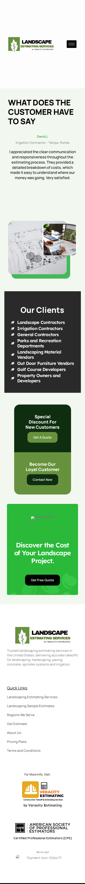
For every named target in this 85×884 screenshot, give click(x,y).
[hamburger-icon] (71, 44)
